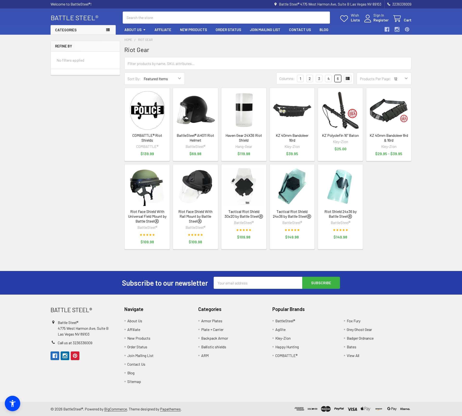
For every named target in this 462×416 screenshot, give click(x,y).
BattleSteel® (285, 320)
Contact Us (300, 29)
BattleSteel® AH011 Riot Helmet (195, 137)
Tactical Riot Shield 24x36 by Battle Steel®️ (292, 213)
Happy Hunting (287, 346)
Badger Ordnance (360, 338)
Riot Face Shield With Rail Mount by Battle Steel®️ (195, 216)
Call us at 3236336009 (75, 342)
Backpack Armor (214, 338)
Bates (351, 346)
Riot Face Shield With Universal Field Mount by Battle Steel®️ (147, 216)
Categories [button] (66, 30)
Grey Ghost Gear (359, 329)
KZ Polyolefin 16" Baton (340, 135)
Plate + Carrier (212, 329)
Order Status (228, 29)
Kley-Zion (283, 338)
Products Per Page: (375, 78)
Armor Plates (211, 320)
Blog (324, 29)
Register (381, 20)
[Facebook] (387, 29)
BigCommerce (115, 409)
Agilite (280, 329)
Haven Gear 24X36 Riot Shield (243, 137)
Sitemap (134, 381)
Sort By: (134, 78)
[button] (12, 403)
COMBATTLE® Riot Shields (147, 137)
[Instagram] (397, 29)
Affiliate (162, 29)
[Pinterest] (407, 29)
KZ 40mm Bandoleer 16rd (292, 137)
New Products (193, 29)
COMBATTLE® (286, 355)
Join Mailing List (265, 29)
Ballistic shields (213, 346)
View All (353, 355)
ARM (205, 355)
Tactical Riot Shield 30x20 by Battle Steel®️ (244, 213)
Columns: (287, 78)
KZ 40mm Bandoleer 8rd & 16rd (389, 137)
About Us (132, 29)
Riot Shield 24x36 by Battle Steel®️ (340, 213)
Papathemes (170, 409)
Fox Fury (353, 320)
